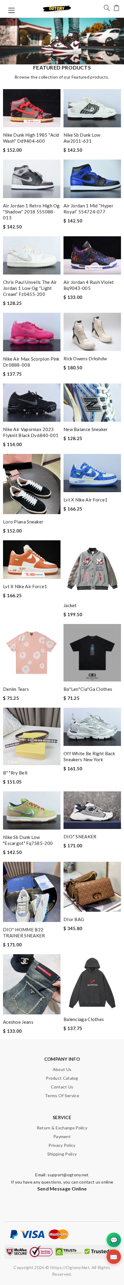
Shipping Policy (62, 1153)
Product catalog (62, 1078)
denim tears (16, 689)
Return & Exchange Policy (62, 1127)
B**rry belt (15, 772)
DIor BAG (74, 919)
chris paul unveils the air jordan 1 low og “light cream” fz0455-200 (30, 288)
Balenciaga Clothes (84, 1019)
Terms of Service (62, 1095)
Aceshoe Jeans (18, 1022)
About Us (62, 1069)
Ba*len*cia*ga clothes (88, 689)
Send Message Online (62, 1188)
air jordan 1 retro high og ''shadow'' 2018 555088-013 (31, 211)
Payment (62, 1136)
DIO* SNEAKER (80, 836)
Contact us (62, 1086)
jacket (70, 605)
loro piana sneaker (23, 521)
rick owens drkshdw (85, 358)
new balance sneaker (86, 429)
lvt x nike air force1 (85, 499)
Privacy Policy (61, 1145)
